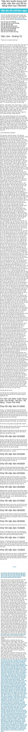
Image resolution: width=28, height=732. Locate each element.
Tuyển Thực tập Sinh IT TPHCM (15, 724)
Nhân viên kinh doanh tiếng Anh (12, 686)
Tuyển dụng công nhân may (8, 675)
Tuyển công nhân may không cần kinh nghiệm (14, 670)
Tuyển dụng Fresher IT (12, 717)
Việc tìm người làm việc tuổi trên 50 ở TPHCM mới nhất (14, 666)
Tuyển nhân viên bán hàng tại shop (10, 679)
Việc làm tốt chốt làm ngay (14, 10)
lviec (9, 574)
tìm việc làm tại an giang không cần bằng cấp (13, 634)
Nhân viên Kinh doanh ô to (12, 692)
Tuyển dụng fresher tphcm (14, 720)
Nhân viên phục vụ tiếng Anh (12, 695)
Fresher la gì (22, 717)
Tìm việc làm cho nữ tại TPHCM (9, 661)
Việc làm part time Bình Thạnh (13, 715)
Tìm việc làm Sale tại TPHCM (17, 678)
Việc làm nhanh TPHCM (17, 665)
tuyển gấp (15, 573)
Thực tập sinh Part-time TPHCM (14, 724)
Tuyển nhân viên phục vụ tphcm (14, 700)
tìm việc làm (4, 573)
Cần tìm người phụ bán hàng (12, 683)
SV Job (5, 574)
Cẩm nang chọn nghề (21, 19)
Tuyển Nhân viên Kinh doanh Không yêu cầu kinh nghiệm (13, 688)
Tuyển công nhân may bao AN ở (16, 674)
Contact (14, 566)
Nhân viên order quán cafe (11, 707)
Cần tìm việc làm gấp (6, 660)
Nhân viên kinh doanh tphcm (13, 687)
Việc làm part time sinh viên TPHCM (16, 710)
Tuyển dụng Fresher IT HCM (8, 718)
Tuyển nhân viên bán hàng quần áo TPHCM (12, 680)
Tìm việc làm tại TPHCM (19, 660)
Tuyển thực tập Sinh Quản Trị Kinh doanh (13, 727)
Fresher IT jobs (8, 723)
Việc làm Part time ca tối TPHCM (13, 714)
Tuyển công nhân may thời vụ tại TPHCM (13, 668)
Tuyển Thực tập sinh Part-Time (12, 730)
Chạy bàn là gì (13, 704)
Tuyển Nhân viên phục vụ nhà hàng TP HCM (13, 696)
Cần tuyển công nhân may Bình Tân (13, 671)
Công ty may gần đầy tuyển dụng (13, 668)
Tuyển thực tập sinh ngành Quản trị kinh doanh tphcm (14, 726)
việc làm (10, 573)
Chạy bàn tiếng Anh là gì (9, 706)
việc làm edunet (7, 577)
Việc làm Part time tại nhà (8, 711)
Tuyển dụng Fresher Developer (13, 720)
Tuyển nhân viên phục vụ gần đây (10, 702)
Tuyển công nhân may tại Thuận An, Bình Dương (13, 675)
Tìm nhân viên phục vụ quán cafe (13, 708)
